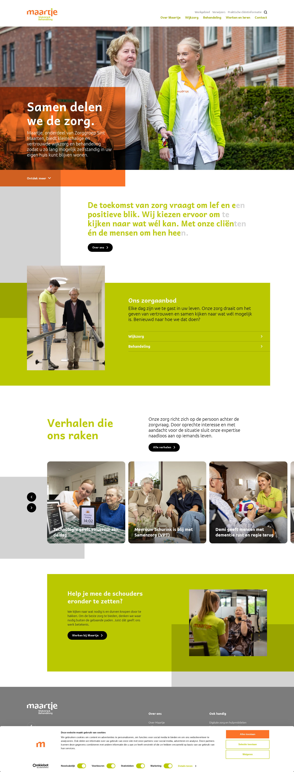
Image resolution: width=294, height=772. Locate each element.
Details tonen (185, 766)
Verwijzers (218, 12)
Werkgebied (202, 12)
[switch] (111, 765)
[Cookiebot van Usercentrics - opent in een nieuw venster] (40, 766)
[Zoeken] (265, 12)
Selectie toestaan (247, 744)
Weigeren (248, 754)
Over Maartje (157, 722)
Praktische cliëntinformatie (245, 12)
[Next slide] (31, 507)
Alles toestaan (247, 734)
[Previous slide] (31, 497)
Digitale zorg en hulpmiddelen (227, 722)
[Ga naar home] (42, 14)
